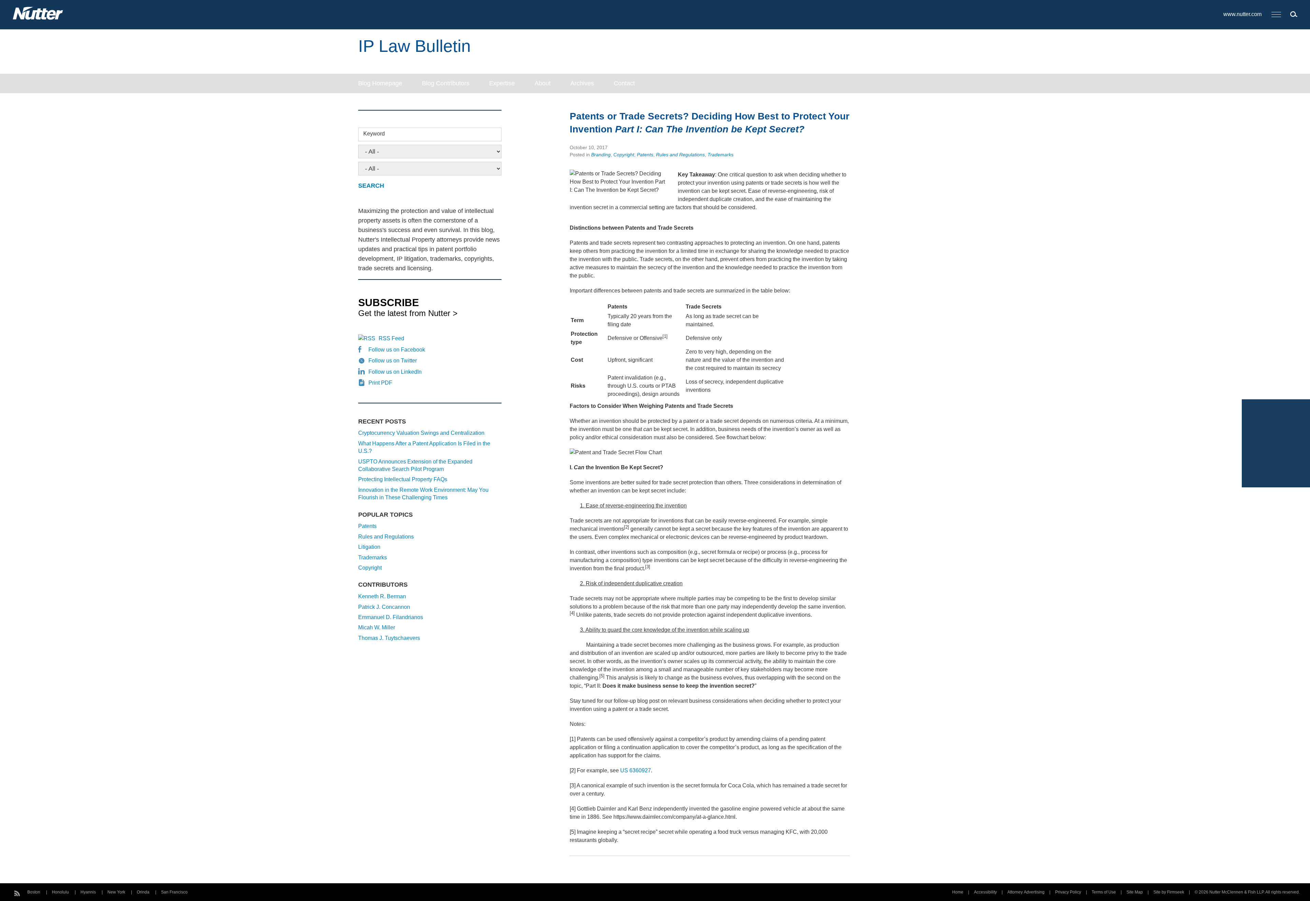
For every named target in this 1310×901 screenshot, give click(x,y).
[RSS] (17, 892)
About (543, 83)
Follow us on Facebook (396, 350)
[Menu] (1276, 15)
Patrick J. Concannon (384, 607)
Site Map (1134, 892)
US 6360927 (635, 770)
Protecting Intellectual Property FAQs (402, 479)
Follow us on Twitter (392, 360)
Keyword (374, 134)
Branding (601, 154)
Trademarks (720, 154)
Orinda (143, 892)
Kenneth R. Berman (382, 596)
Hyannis (88, 892)
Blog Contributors (445, 83)
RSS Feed (391, 338)
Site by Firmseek (1168, 892)
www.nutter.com (1242, 14)
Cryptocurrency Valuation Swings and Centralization (421, 433)
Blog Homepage (380, 83)
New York (116, 892)
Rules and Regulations (680, 154)
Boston (33, 892)
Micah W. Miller (376, 627)
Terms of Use (1104, 892)
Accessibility (985, 892)
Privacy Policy (1068, 892)
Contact (624, 83)
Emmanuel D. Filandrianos (390, 617)
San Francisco (174, 892)
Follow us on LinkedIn (395, 372)
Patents (645, 154)
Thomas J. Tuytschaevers (389, 638)
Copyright (623, 154)
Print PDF (380, 383)
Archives (582, 83)
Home (957, 892)
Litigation (369, 547)
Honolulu (60, 892)
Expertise (502, 83)
